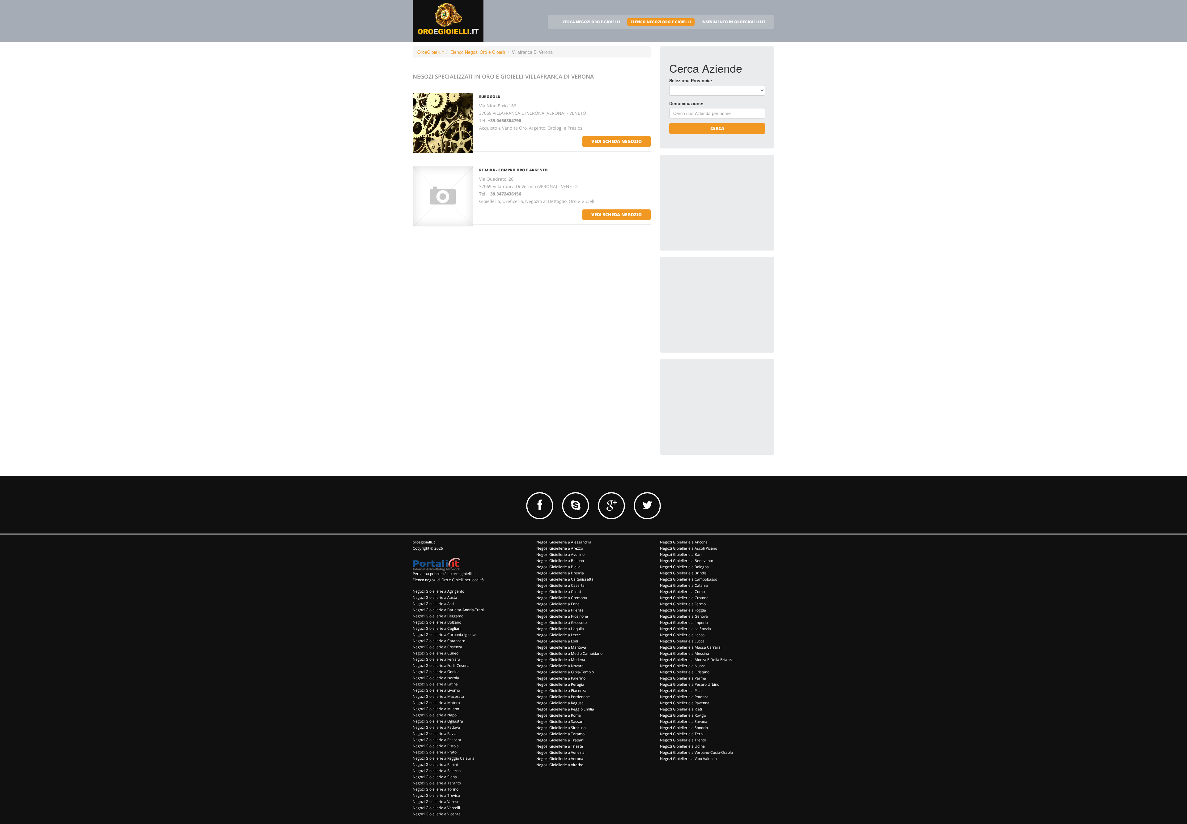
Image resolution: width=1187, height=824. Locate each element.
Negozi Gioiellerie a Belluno (560, 560)
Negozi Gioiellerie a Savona (683, 721)
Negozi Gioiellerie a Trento (683, 740)
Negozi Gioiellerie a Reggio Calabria (443, 758)
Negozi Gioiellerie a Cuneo (435, 653)
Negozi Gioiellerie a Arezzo (559, 548)
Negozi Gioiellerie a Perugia (560, 684)
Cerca (717, 128)
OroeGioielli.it (430, 52)
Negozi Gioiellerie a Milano (436, 708)
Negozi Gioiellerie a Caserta (560, 585)
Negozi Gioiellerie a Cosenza (437, 647)
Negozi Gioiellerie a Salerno (437, 770)
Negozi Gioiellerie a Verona (559, 758)
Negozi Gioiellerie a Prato (435, 752)
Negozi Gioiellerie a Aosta (435, 597)
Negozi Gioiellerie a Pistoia (436, 746)
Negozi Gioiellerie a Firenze (560, 610)
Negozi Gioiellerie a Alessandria (563, 542)
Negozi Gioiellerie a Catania (684, 585)
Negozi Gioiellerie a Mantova (561, 647)
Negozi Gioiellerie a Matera (436, 702)
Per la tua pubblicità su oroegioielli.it (444, 573)
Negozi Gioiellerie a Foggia (683, 610)
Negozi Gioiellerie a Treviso (436, 795)
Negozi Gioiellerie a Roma (558, 715)
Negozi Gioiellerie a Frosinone (562, 616)
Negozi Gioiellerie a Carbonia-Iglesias (445, 634)
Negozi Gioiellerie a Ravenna (684, 703)
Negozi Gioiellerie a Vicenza (437, 814)
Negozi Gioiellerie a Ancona (684, 542)
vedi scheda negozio (616, 141)
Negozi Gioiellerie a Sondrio (684, 727)
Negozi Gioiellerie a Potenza (684, 696)
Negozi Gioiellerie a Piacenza (561, 690)
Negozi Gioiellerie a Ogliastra (438, 721)
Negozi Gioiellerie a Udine (682, 746)
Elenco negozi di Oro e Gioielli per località (448, 579)
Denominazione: (686, 103)
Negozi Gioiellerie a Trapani (560, 740)
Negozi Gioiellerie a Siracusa (561, 727)
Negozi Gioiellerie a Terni (682, 733)
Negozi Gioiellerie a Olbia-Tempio (565, 672)
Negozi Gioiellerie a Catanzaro (439, 640)
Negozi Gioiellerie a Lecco (682, 634)
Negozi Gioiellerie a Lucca (682, 641)
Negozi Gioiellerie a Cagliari (437, 628)
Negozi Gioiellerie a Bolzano (437, 622)
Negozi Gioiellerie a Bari (681, 554)
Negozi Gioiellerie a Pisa (681, 690)
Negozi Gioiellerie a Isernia (436, 677)
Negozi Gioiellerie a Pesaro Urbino (689, 684)
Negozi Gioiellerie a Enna (558, 604)
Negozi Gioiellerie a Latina (435, 684)
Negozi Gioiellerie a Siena (435, 776)
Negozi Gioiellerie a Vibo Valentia (688, 758)
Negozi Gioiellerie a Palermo (560, 678)
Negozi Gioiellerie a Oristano (684, 672)
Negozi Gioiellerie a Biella (558, 566)
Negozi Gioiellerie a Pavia (435, 733)
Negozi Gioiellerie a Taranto (437, 783)
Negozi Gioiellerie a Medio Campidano (569, 653)
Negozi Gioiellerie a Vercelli (436, 807)
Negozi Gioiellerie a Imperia (684, 622)
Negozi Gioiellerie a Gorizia (436, 671)
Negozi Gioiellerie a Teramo (560, 733)
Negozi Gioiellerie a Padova (436, 727)
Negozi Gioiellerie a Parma (683, 678)
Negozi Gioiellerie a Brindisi (684, 573)
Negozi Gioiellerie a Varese (436, 801)
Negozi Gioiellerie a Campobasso (688, 579)
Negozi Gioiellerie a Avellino (560, 554)
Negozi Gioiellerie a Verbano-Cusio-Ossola (696, 752)
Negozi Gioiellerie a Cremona (561, 597)
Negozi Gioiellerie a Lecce (558, 634)
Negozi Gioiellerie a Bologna (684, 566)
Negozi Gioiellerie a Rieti (681, 709)
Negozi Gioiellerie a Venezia (560, 752)
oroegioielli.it (424, 542)
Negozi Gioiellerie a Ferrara (436, 659)
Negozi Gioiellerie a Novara (560, 665)
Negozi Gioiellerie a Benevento (686, 560)
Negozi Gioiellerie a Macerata (438, 696)
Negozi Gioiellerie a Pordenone (563, 696)
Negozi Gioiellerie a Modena (560, 659)
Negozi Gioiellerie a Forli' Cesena (441, 665)
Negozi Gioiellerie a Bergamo (438, 616)
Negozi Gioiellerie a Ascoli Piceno (688, 548)
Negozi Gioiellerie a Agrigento (438, 591)
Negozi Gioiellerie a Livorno (436, 690)
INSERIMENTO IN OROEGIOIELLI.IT (733, 21)
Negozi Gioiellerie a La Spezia (685, 628)
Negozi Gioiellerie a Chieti (558, 591)
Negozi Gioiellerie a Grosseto (561, 622)
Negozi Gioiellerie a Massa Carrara (690, 647)
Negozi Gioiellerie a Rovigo (683, 715)
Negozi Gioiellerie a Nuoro (682, 665)
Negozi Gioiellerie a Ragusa (560, 703)
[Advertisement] (715, 202)
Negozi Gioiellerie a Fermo (683, 604)
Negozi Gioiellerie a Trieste (559, 746)
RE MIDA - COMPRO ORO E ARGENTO (513, 170)
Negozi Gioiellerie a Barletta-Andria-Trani (448, 609)
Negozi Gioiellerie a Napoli (435, 715)
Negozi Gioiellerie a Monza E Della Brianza (697, 659)
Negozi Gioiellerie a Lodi (557, 641)
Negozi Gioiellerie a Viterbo (559, 764)
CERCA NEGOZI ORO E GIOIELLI (591, 21)
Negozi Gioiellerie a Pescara (437, 739)
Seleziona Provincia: (690, 80)
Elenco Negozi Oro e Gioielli (477, 52)
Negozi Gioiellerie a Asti (433, 603)
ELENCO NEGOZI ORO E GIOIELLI (661, 21)
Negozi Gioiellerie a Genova (684, 616)
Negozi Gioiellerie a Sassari (560, 721)
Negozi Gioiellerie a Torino (435, 789)
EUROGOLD (489, 96)
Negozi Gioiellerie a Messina (684, 653)
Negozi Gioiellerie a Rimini (435, 764)
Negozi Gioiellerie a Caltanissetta (565, 579)
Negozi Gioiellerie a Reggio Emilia (565, 709)
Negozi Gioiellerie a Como (682, 591)
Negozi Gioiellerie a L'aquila (560, 628)
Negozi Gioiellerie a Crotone (684, 597)
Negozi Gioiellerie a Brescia (560, 573)
